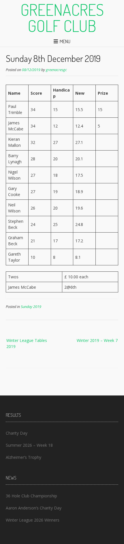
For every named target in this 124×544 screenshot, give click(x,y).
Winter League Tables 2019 (26, 343)
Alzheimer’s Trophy (23, 457)
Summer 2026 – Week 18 (29, 445)
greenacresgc (56, 69)
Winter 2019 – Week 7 (97, 340)
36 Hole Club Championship (31, 496)
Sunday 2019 (31, 306)
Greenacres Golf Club (62, 17)
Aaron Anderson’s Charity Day (33, 508)
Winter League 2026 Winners (32, 520)
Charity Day (16, 433)
